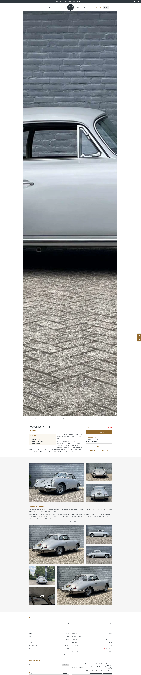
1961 (68, 624)
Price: (88, 427)
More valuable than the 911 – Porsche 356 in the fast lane (98, 670)
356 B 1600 (66, 630)
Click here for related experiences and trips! (101, 673)
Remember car (99, 432)
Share (93, 450)
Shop (77, 7)
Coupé (67, 633)
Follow (97, 7)
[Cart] (111, 7)
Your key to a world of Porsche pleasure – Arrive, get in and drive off (98, 664)
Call (99, 446)
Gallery (37, 418)
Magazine (62, 7)
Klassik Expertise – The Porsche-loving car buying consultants (99, 667)
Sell (54, 7)
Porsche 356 (65, 664)
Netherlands (109, 648)
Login (137, 1)
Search (48, 7)
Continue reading (72, 521)
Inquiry (63, 418)
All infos (65, 673)
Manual (67, 651)
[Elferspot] (70, 7)
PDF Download (106, 450)
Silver (110, 633)
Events (84, 7)
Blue (111, 630)
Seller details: (91, 437)
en (106, 7)
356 (68, 636)
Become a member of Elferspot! (67, 1)
